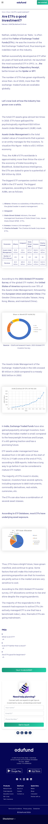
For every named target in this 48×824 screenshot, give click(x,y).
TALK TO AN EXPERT (24, 670)
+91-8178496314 (26, 763)
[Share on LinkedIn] (22, 732)
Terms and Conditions (15, 808)
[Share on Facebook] (17, 732)
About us (20, 788)
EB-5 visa (6, 796)
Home (3, 12)
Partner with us (35, 796)
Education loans (8, 794)
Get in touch (24, 724)
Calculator (34, 794)
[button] (42, 2)
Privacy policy (27, 808)
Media (33, 788)
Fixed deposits (7, 791)
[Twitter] (20, 779)
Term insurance (8, 799)
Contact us (20, 794)
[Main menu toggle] (2, 2)
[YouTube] (24, 779)
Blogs (8, 12)
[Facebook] (17, 779)
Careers (19, 791)
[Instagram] (27, 779)
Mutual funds (7, 788)
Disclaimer (36, 808)
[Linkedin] (31, 779)
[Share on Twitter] (26, 732)
